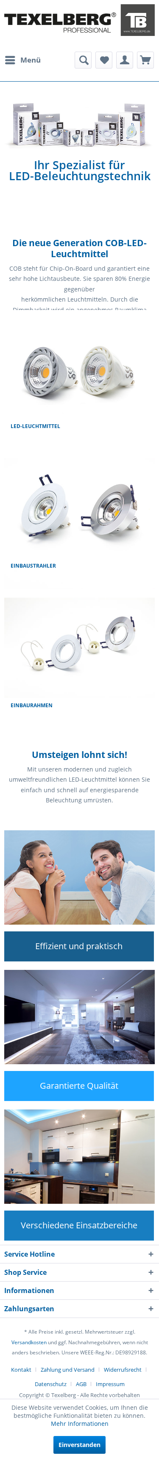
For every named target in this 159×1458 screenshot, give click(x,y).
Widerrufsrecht (123, 1369)
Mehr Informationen (80, 1424)
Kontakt (21, 1369)
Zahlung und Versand (68, 1369)
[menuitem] (22, 60)
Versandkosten (29, 1342)
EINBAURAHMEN (32, 705)
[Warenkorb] (145, 60)
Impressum (110, 1384)
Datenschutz (51, 1384)
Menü (30, 60)
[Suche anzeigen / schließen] (83, 60)
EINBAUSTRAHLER (33, 566)
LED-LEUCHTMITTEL (35, 426)
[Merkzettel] (103, 60)
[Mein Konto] (124, 60)
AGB (81, 1384)
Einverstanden (79, 1445)
